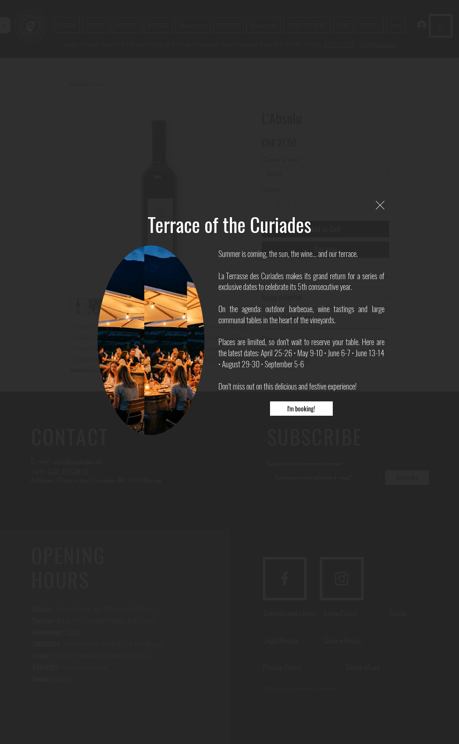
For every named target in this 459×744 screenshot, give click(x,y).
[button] (380, 205)
